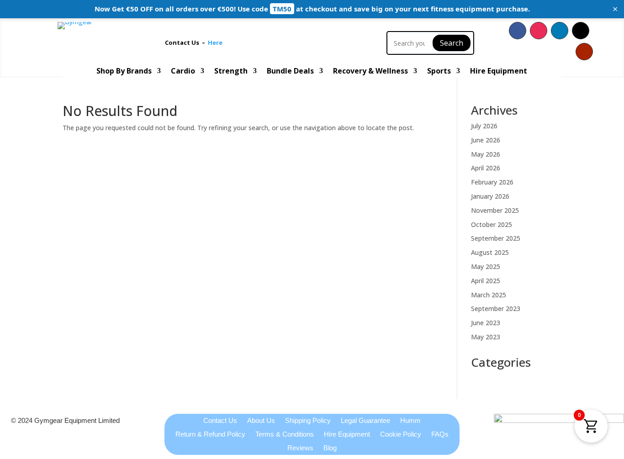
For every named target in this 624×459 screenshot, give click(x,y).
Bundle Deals (290, 72)
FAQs (440, 434)
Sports (439, 72)
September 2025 (495, 238)
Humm (410, 420)
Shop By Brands (124, 72)
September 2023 (495, 308)
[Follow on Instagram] (538, 30)
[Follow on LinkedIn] (559, 30)
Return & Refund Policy (210, 434)
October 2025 (491, 224)
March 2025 (488, 294)
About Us (261, 420)
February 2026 (492, 182)
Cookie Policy (400, 434)
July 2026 (484, 125)
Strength (231, 72)
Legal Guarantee (365, 420)
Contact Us (183, 42)
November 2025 (495, 210)
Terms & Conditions (284, 434)
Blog (330, 448)
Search (451, 43)
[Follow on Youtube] (584, 51)
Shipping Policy (308, 420)
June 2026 (485, 140)
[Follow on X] (580, 30)
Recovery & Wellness (370, 72)
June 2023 (485, 322)
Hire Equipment (498, 72)
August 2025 (490, 252)
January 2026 (490, 196)
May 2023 (485, 336)
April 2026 (485, 168)
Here (215, 42)
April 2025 (485, 280)
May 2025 (485, 266)
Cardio (183, 72)
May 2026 (485, 154)
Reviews (300, 448)
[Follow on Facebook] (517, 30)
